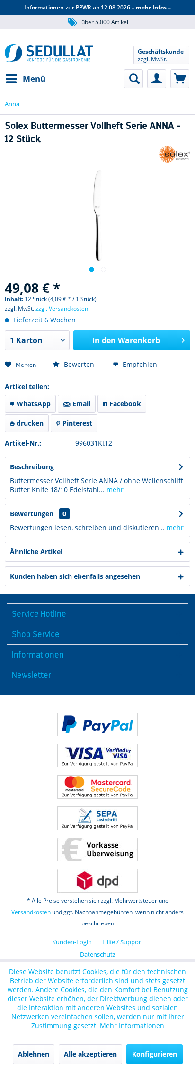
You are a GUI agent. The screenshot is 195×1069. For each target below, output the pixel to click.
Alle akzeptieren (90, 1054)
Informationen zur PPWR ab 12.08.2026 (97, 7)
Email (80, 403)
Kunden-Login (72, 942)
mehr (114, 489)
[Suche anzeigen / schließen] (133, 78)
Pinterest (76, 423)
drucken (29, 423)
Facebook (124, 403)
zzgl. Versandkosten (61, 308)
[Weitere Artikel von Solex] (174, 154)
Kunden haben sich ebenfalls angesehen (75, 576)
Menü (34, 78)
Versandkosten (31, 912)
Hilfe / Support (122, 942)
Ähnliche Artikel (36, 551)
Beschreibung (32, 466)
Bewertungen (31, 513)
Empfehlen (139, 364)
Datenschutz (97, 954)
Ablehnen (33, 1054)
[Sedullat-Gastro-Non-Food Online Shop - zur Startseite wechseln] (49, 54)
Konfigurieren (154, 1054)
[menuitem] (25, 78)
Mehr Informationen (132, 1025)
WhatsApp (33, 403)
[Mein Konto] (156, 78)
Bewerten (78, 364)
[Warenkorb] (179, 78)
